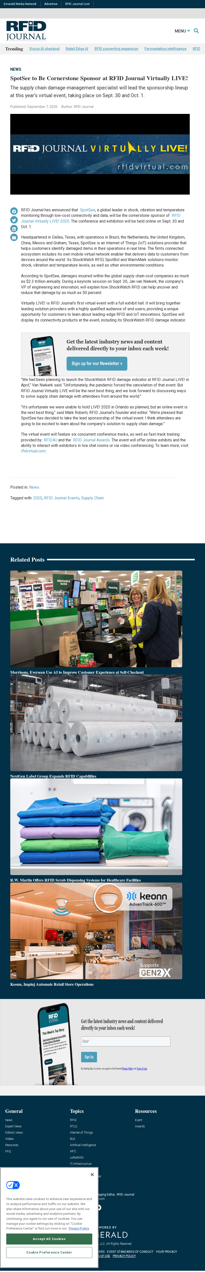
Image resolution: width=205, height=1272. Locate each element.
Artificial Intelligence (83, 1145)
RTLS (73, 1126)
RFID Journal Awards (91, 440)
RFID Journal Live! (77, 3)
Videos (9, 1139)
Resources (11, 1145)
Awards (140, 1126)
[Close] (92, 1174)
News (15, 69)
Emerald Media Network (20, 3)
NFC (73, 1151)
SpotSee (87, 210)
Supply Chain (92, 498)
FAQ (8, 1151)
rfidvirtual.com (33, 451)
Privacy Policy (79, 1228)
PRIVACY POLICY (124, 1256)
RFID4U (50, 440)
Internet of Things (81, 1132)
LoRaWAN (77, 1157)
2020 (37, 498)
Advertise (51, 3)
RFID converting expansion (116, 49)
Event (138, 1120)
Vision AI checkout (44, 49)
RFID (73, 1120)
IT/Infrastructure (81, 1164)
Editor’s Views (14, 1132)
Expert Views (13, 1126)
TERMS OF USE (100, 1256)
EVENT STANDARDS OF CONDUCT (130, 1252)
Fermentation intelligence (165, 49)
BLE (72, 1139)
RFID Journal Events (62, 498)
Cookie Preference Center (49, 1252)
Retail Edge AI (77, 49)
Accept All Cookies (49, 1239)
